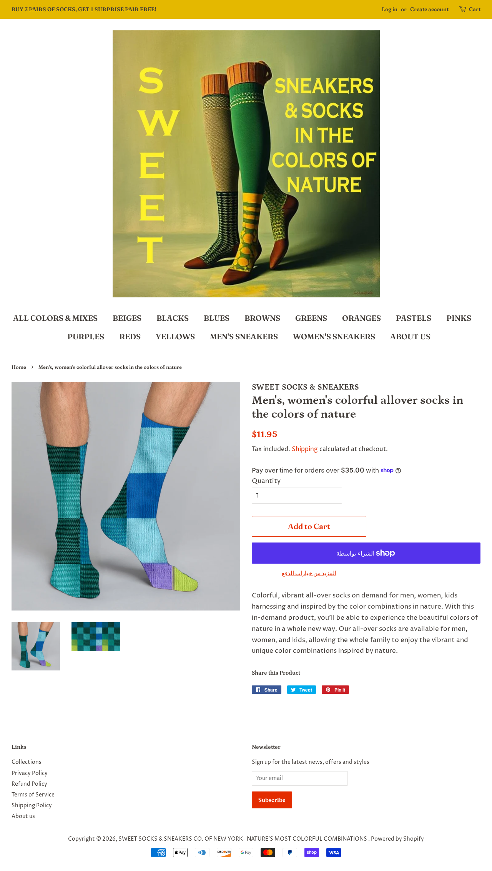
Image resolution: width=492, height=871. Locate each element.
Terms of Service (33, 795)
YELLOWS (175, 336)
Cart (474, 9)
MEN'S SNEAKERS (244, 336)
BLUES (216, 318)
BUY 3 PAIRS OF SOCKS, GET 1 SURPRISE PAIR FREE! (84, 9)
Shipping (305, 449)
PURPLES (85, 336)
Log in (389, 9)
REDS (130, 336)
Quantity (266, 481)
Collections (27, 762)
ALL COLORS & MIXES (55, 318)
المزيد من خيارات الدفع (309, 573)
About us (23, 816)
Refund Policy (29, 784)
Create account (429, 9)
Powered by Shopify (397, 839)
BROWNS (262, 318)
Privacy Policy (30, 773)
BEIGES (127, 318)
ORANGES (361, 318)
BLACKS (172, 318)
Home (19, 367)
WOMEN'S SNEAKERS (334, 336)
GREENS (311, 318)
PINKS (458, 318)
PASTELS (413, 318)
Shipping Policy (32, 806)
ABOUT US (410, 336)
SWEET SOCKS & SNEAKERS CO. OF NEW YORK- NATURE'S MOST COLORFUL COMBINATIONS (243, 839)
